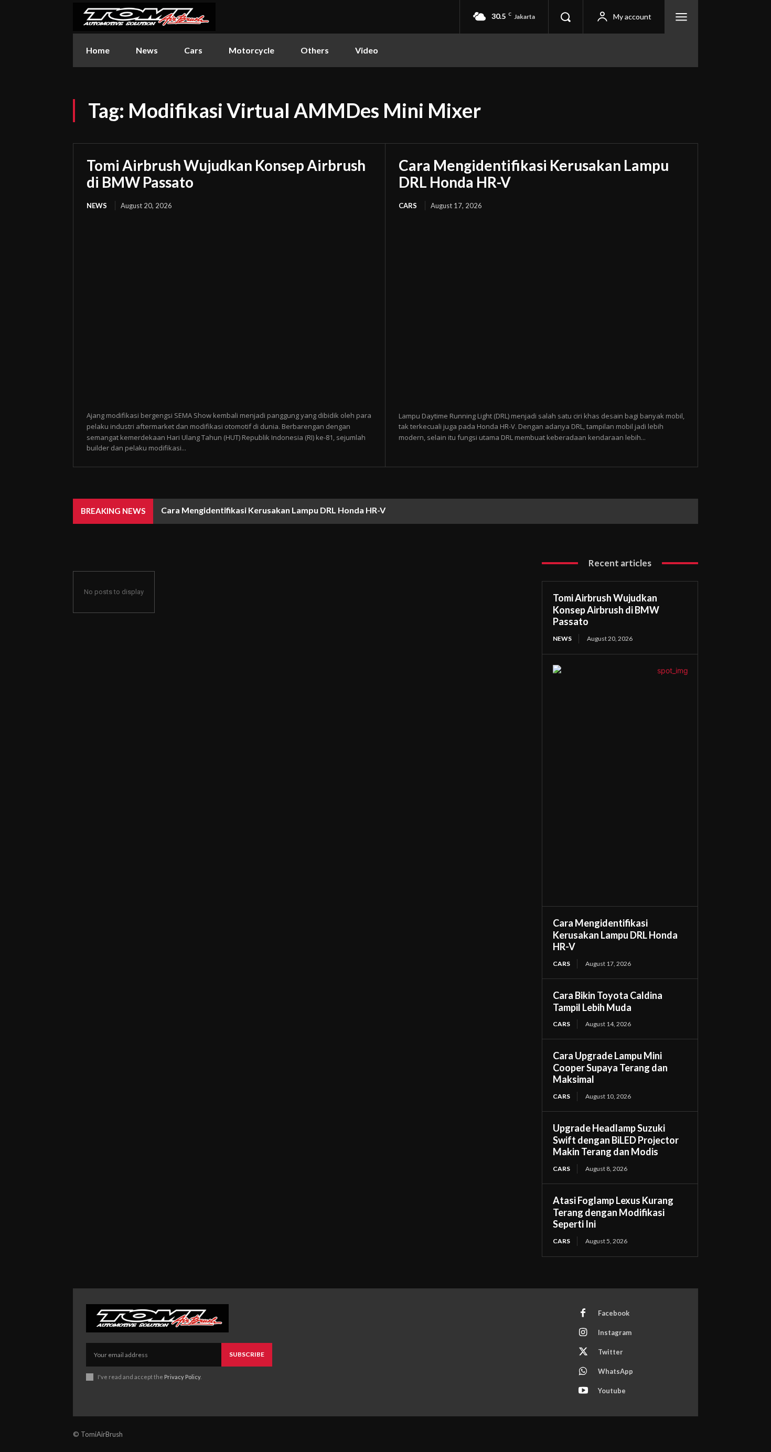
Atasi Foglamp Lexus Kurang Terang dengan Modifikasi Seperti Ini (613, 1212)
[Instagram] (583, 1333)
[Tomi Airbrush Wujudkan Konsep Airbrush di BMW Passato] (229, 311)
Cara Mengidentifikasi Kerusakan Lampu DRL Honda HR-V (534, 173)
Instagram (614, 1332)
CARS (408, 205)
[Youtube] (583, 1391)
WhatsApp (615, 1371)
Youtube (612, 1390)
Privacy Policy (182, 1376)
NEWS (97, 205)
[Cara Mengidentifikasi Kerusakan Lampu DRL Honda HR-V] (541, 311)
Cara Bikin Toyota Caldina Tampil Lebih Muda (607, 1001)
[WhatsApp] (583, 1371)
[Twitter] (583, 1352)
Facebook (613, 1313)
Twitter (610, 1352)
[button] (565, 17)
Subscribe (246, 1354)
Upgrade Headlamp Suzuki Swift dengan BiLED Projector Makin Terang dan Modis (616, 1139)
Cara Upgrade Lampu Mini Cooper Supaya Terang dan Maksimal (610, 1067)
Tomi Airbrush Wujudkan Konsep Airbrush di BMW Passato (226, 173)
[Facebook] (583, 1313)
